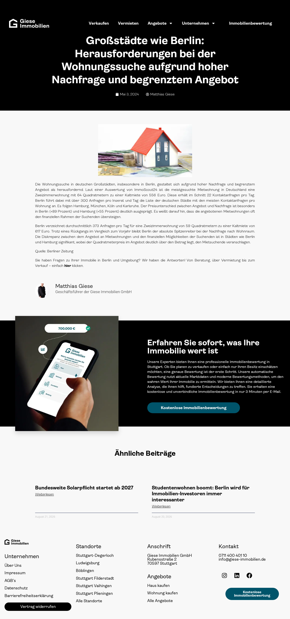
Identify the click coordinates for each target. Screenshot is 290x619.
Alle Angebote (160, 600)
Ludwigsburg (87, 563)
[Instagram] (224, 575)
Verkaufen (99, 23)
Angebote (157, 23)
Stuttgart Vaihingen (94, 585)
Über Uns (13, 565)
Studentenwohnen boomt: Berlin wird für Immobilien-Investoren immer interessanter (200, 494)
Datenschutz (16, 588)
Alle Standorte (89, 601)
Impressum (15, 573)
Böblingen (85, 570)
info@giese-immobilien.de (242, 559)
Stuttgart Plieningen (94, 593)
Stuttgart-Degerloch (95, 555)
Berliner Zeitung (60, 251)
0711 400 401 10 (233, 555)
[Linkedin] (236, 575)
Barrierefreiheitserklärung (29, 595)
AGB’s (10, 580)
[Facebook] (249, 575)
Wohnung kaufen (162, 593)
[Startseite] (29, 23)
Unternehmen (195, 23)
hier (67, 265)
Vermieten (128, 23)
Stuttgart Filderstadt (95, 578)
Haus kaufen (158, 585)
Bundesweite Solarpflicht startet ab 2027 (84, 488)
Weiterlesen (44, 494)
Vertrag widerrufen (38, 606)
